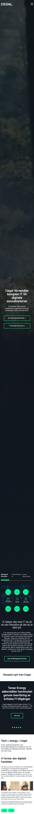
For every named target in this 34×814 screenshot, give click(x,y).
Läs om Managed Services (17, 659)
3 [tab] (16, 727)
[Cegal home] (6, 4)
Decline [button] (11, 810)
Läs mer (17, 712)
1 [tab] (12, 727)
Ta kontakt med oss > (17, 326)
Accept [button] (4, 810)
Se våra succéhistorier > (17, 318)
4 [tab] (18, 727)
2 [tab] (14, 727)
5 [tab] (20, 727)
